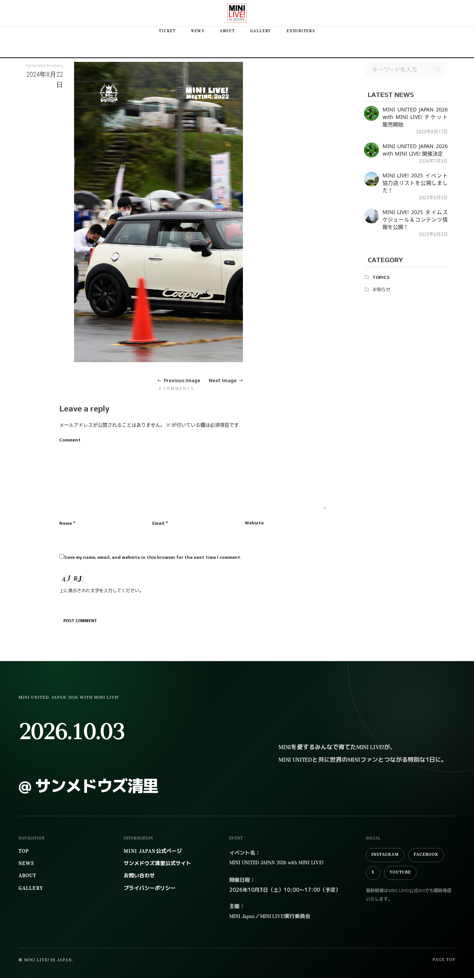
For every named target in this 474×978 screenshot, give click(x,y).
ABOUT (227, 31)
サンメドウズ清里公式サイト (157, 864)
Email (158, 523)
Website (254, 522)
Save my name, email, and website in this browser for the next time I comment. (152, 557)
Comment (70, 440)
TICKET (167, 31)
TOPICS (381, 277)
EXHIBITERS (301, 31)
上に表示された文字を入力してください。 (101, 590)
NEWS (197, 31)
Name (65, 523)
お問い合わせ (139, 876)
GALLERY (260, 31)
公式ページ (152, 851)
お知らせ (381, 289)
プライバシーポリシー (150, 888)
